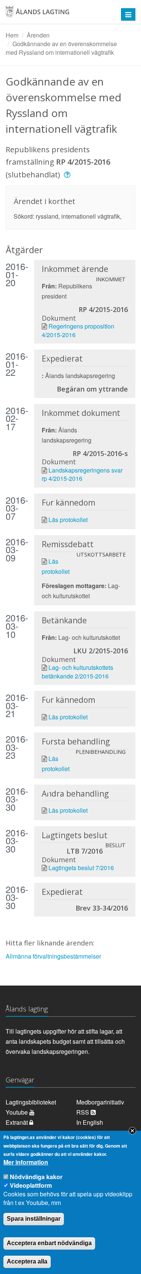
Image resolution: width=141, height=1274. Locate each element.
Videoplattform (31, 1185)
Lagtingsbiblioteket (31, 1102)
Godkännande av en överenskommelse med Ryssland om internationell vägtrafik (61, 48)
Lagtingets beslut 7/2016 (81, 867)
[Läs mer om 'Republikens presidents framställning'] (68, 175)
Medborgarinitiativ (100, 1102)
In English (89, 1122)
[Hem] (59, 14)
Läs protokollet (68, 519)
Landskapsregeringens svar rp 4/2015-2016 (82, 474)
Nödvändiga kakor (36, 1176)
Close (132, 1130)
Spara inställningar (34, 1218)
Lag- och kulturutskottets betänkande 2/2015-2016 (77, 671)
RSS (83, 1112)
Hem (12, 35)
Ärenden (38, 35)
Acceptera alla (27, 1261)
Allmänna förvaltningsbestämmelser (53, 956)
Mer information (25, 1162)
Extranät (17, 1122)
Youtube (17, 1112)
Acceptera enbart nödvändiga (49, 1243)
